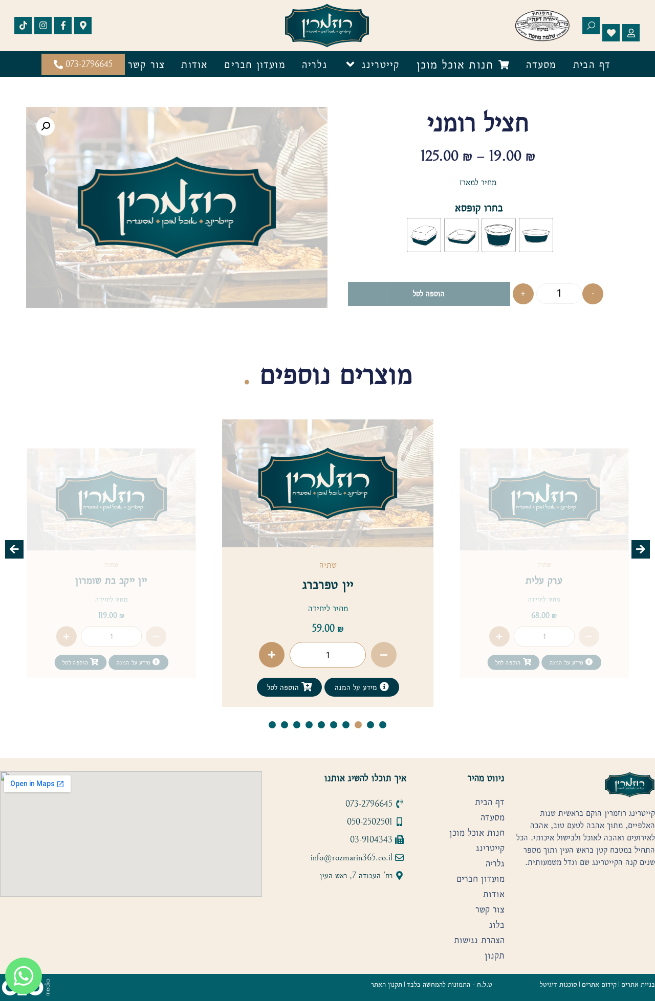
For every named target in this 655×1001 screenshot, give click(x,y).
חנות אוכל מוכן (477, 833)
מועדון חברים (254, 64)
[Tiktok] (23, 25)
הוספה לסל (429, 293)
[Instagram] (43, 25)
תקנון (495, 955)
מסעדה (541, 64)
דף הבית (591, 64)
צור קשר (146, 64)
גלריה (315, 64)
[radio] (536, 235)
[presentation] (14, 549)
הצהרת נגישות (479, 940)
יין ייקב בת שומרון (111, 580)
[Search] (591, 25)
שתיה (544, 564)
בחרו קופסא (479, 207)
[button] (45, 126)
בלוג (497, 925)
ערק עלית (544, 580)
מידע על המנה (566, 662)
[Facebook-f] (63, 25)
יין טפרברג (328, 584)
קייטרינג (381, 64)
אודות (194, 64)
